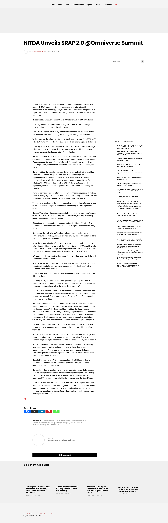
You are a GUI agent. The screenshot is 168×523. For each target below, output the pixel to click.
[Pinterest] (49, 411)
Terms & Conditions (49, 514)
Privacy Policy (39, 514)
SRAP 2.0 (79, 423)
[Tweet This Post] (130, 51)
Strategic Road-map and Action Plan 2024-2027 (48, 425)
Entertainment (78, 5)
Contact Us (32, 514)
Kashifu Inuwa (81, 421)
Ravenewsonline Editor (38, 52)
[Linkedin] (41, 411)
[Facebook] (27, 411)
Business (108, 5)
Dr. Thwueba (60, 421)
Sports (89, 5)
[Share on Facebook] (126, 51)
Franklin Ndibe (29, 495)
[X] (34, 411)
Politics (98, 5)
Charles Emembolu (48, 421)
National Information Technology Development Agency (51, 423)
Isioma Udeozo (70, 421)
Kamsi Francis (60, 493)
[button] (116, 4)
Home (53, 5)
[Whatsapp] (56, 411)
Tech (67, 5)
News (60, 5)
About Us (25, 514)
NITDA (73, 423)
